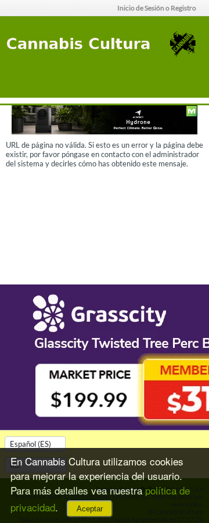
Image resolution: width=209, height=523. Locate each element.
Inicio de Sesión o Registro (156, 7)
